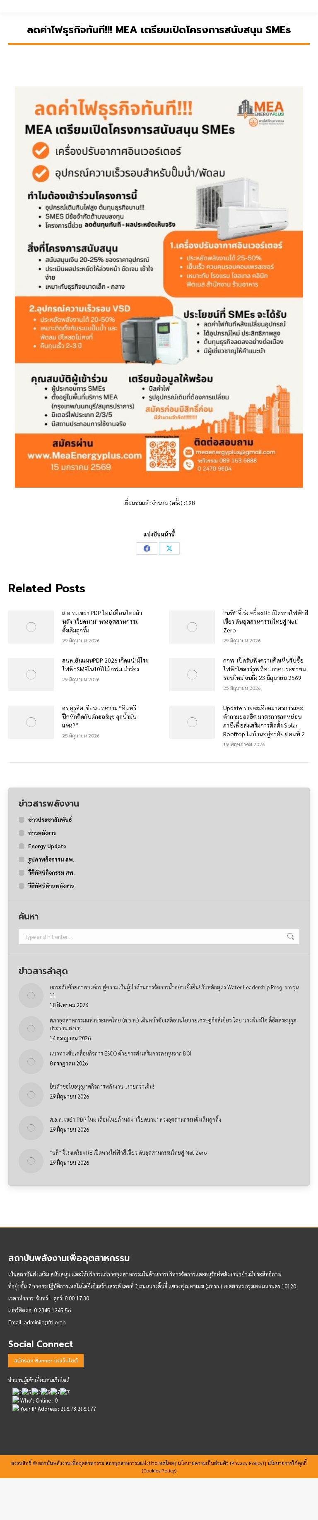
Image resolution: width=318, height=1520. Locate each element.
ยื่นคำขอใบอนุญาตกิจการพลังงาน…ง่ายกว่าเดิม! (102, 1086)
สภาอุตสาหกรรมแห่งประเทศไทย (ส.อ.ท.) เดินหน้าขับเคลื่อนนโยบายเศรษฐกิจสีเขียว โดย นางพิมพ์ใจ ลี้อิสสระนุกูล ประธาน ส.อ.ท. (173, 1024)
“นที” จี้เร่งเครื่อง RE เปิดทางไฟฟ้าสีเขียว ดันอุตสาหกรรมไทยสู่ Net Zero (265, 621)
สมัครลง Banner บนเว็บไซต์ (46, 1360)
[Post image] (31, 627)
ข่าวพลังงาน (42, 832)
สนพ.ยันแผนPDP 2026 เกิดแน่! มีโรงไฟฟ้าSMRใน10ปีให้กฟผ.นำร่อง (105, 664)
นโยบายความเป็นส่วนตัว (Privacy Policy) (221, 1463)
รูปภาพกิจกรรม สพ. (51, 859)
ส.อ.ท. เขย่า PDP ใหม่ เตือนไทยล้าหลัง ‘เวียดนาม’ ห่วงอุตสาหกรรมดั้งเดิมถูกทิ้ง (102, 621)
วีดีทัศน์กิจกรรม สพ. (51, 872)
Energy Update (47, 846)
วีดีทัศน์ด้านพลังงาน (51, 885)
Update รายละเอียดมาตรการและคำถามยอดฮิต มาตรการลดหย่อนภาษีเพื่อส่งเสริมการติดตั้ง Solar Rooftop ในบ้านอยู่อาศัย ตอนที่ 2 (264, 720)
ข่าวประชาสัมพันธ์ (50, 819)
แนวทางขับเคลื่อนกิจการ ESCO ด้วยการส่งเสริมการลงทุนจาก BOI (120, 1053)
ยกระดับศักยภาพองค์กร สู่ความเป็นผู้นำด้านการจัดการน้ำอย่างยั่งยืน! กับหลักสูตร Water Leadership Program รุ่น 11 (174, 991)
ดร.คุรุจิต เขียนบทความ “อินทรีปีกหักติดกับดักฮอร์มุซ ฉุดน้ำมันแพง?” (99, 716)
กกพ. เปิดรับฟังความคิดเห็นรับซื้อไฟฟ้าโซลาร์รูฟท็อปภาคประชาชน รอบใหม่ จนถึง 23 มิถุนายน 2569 (264, 668)
